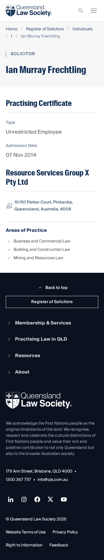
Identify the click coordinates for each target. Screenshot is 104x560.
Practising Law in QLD (41, 339)
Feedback (58, 545)
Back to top (56, 287)
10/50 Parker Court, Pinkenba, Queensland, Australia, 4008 (43, 206)
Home (11, 29)
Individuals (82, 29)
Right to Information (24, 545)
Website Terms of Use (26, 532)
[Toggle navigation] (93, 10)
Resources (27, 356)
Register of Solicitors (45, 29)
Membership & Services (43, 323)
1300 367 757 (18, 480)
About (22, 372)
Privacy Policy (65, 532)
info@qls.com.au (53, 480)
